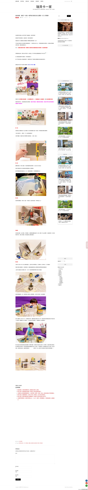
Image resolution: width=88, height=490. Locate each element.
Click (87, 245)
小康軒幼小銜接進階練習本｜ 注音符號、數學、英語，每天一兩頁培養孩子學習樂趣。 (36, 393)
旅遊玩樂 (17, 1)
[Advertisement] (35, 27)
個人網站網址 (16, 475)
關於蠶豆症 (61, 282)
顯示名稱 (16, 467)
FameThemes (71, 487)
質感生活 (60, 285)
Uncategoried (60, 268)
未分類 (60, 270)
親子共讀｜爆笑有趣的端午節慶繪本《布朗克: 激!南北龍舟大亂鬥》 (32, 396)
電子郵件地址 (16, 471)
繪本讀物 (17, 17)
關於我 (42, 1)
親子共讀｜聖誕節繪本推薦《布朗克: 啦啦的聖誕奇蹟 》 (30, 391)
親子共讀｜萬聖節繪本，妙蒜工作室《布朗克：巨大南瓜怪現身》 (32, 394)
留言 (16, 453)
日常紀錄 (61, 280)
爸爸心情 (60, 273)
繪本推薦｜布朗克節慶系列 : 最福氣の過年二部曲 (28, 389)
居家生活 (27, 1)
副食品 (61, 276)
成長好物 (61, 279)
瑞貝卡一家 (44, 7)
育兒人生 (60, 275)
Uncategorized (61, 269)
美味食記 (32, 1)
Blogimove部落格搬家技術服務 (82, 489)
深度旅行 (37, 1)
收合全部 (62, 267)
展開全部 (59, 267)
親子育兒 (22, 1)
